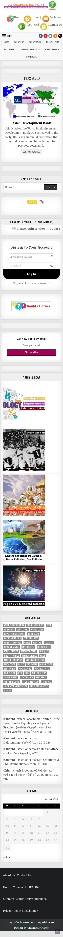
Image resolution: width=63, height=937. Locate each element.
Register (18, 283)
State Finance (26, 677)
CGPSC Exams (37, 629)
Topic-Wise (47, 681)
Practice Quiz (52, 42)
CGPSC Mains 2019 (12, 638)
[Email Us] (50, 36)
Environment (28, 647)
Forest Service (52, 49)
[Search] (60, 36)
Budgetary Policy (35, 625)
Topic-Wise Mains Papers (15, 686)
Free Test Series (11, 655)
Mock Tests (9, 664)
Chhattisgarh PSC (12, 642)
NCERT (21, 664)
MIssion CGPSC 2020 (35, 660)
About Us (32, 24)
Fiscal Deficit (43, 647)
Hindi (17, 17)
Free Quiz (43, 651)
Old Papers (32, 664)
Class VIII (49, 642)
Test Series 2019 (11, 681)
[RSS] (55, 36)
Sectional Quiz (39, 673)
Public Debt (9, 673)
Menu (9, 35)
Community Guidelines (31, 898)
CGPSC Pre (19, 42)
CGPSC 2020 (22, 629)
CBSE (49, 625)
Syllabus (55, 17)
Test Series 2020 (30, 681)
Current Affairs (11, 647)
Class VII (37, 642)
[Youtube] (46, 36)
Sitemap (8, 898)
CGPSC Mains (35, 42)
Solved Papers (10, 677)
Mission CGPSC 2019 (13, 660)
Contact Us (55, 24)
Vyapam (7, 690)
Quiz (27, 673)
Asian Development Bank (31, 123)
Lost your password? (37, 283)
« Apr (6, 857)
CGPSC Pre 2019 (31, 638)
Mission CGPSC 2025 (30, 49)
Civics (27, 642)
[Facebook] (41, 36)
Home (35, 17)
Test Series (41, 677)
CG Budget (9, 629)
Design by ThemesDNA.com (31, 927)
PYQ (20, 673)
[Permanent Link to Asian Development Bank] (31, 101)
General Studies (29, 655)
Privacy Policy (12, 910)
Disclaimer (30, 910)
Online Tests (46, 664)
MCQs (42, 655)
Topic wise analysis (39, 686)
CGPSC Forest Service (14, 633)
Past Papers (9, 668)
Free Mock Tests (28, 651)
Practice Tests (42, 668)
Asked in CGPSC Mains (14, 625)
